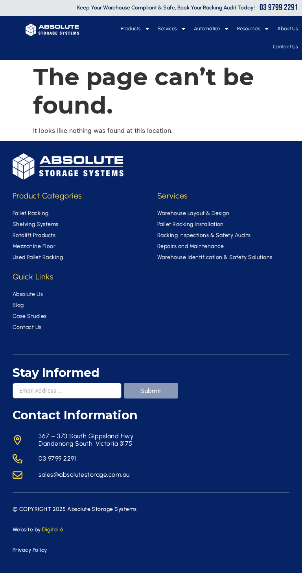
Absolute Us (28, 294)
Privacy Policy (30, 550)
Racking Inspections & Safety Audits (204, 235)
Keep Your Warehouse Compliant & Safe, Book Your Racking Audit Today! (166, 7)
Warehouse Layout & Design (193, 213)
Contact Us (285, 47)
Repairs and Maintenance (190, 246)
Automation (207, 28)
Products (131, 28)
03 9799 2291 (279, 7)
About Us (287, 28)
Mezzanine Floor (34, 246)
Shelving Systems (36, 224)
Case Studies (30, 316)
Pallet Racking (31, 213)
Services (167, 28)
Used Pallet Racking (38, 257)
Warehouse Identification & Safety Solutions (215, 257)
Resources (248, 28)
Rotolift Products (34, 235)
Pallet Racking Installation (190, 224)
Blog (18, 305)
